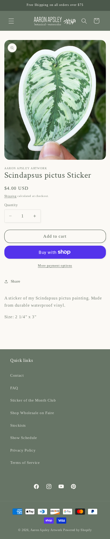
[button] (11, 21)
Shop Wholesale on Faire (32, 413)
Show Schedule (23, 437)
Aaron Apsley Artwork (46, 530)
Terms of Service (25, 462)
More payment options (55, 265)
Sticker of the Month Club (33, 400)
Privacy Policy (23, 450)
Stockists (18, 425)
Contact (17, 375)
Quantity (11, 205)
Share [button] (15, 281)
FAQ (14, 388)
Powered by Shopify (77, 530)
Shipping (10, 195)
